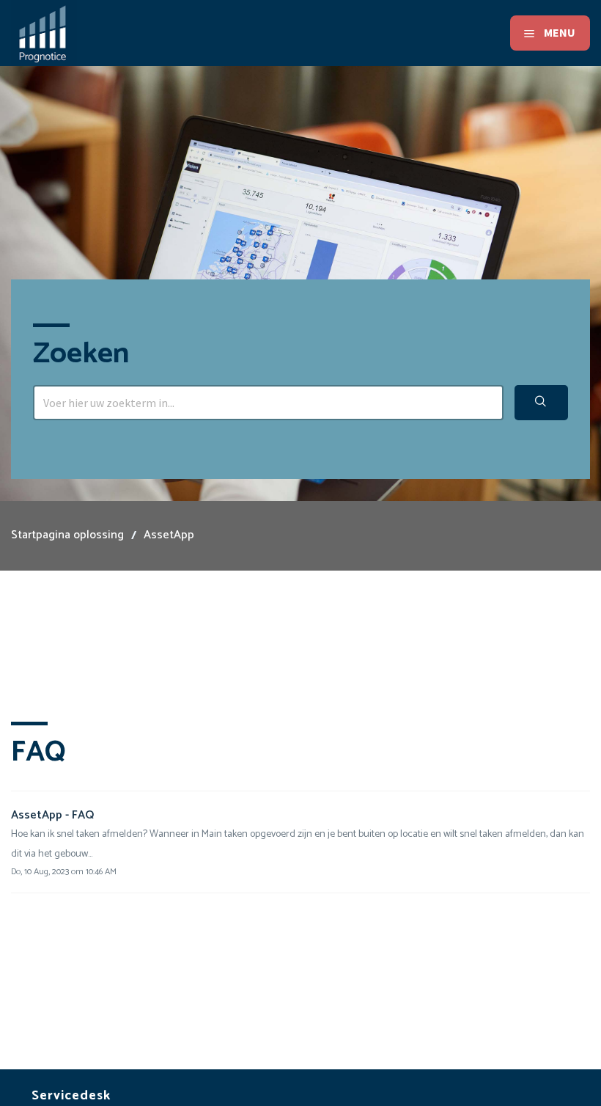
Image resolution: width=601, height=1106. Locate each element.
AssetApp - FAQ (52, 815)
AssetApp (169, 535)
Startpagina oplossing (67, 535)
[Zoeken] (541, 402)
